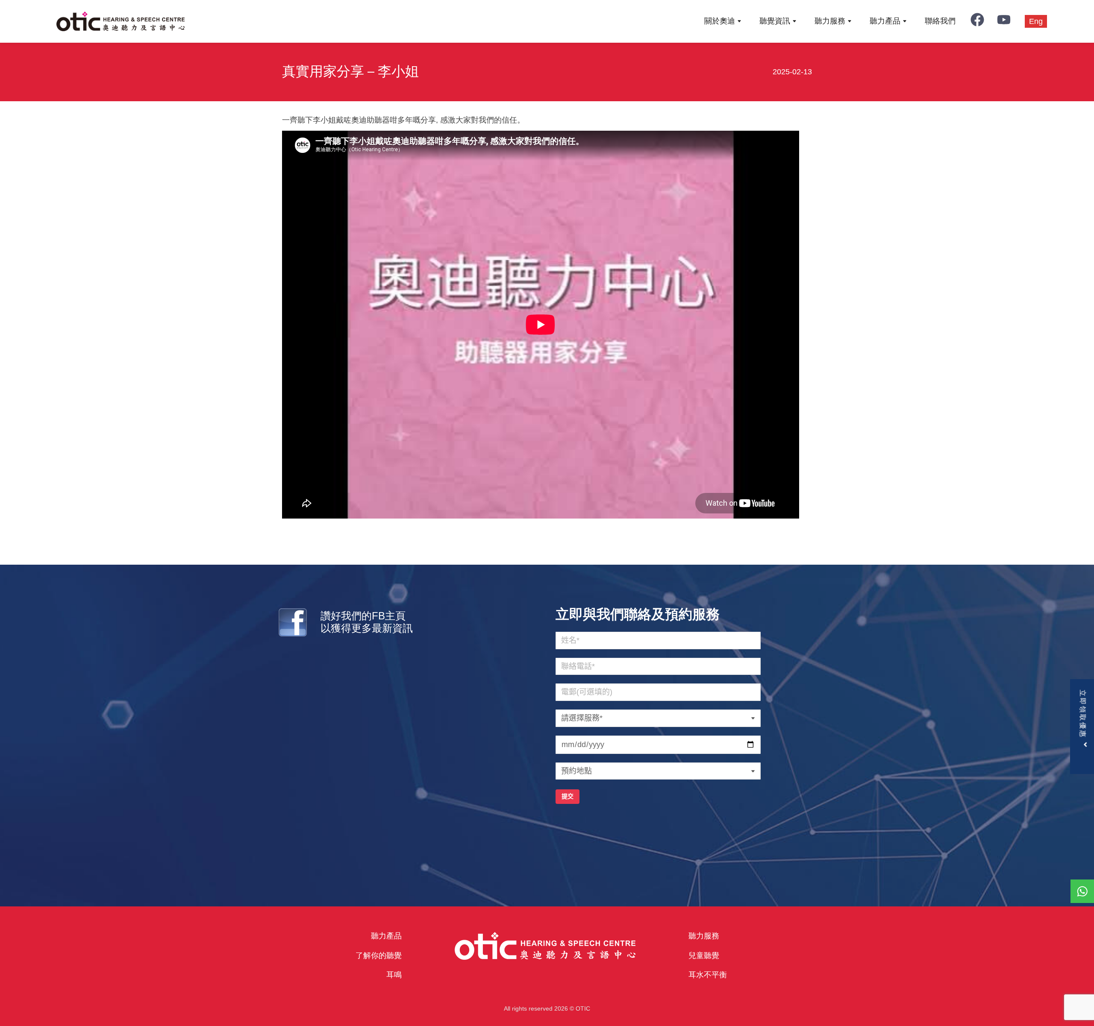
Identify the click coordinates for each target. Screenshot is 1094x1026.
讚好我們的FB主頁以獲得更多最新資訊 (367, 622)
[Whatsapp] (1082, 891)
